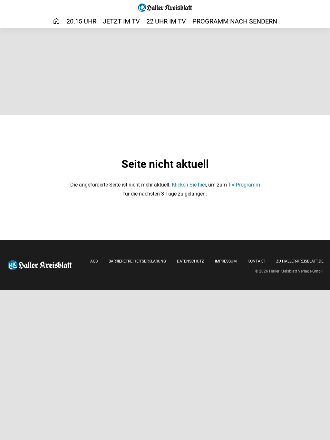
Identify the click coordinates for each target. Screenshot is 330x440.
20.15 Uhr (81, 21)
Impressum (226, 261)
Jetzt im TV (121, 21)
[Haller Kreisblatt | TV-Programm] (165, 8)
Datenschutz (190, 261)
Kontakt (256, 261)
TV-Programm (244, 185)
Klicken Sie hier (189, 185)
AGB (94, 261)
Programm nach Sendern (234, 21)
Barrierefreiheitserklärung (137, 261)
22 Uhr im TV (166, 21)
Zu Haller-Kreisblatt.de (300, 261)
